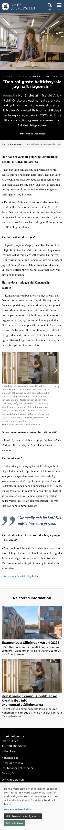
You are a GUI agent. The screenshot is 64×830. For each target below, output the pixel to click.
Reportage (15, 144)
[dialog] (32, 806)
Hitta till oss (9, 751)
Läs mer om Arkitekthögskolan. (20, 576)
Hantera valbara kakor (17, 809)
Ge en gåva (9, 773)
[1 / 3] (30, 368)
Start (4, 144)
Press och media (12, 762)
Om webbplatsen (13, 779)
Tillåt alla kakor (15, 823)
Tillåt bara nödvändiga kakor (23, 816)
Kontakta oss (10, 757)
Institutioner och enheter (17, 767)
